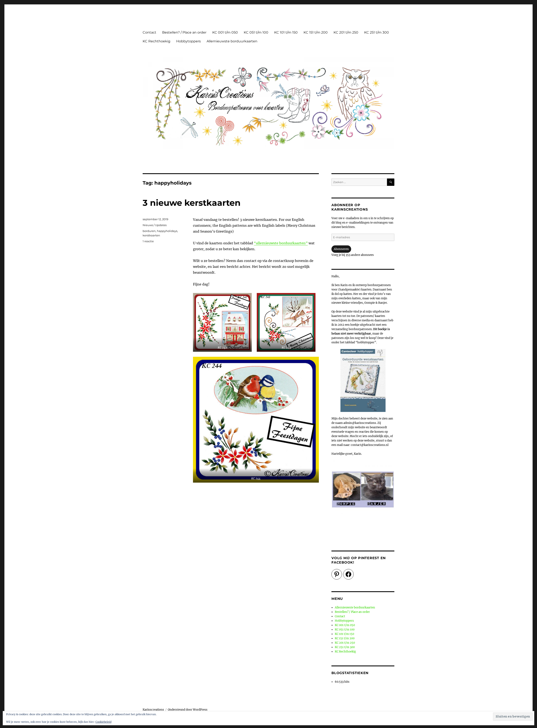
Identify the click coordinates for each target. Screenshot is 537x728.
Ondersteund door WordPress (187, 709)
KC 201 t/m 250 (346, 32)
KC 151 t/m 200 (316, 32)
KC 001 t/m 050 (225, 32)
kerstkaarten (151, 235)
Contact (149, 32)
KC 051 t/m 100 (256, 32)
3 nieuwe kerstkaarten (192, 203)
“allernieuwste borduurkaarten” (281, 243)
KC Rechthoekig (156, 41)
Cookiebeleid (103, 721)
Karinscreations (153, 709)
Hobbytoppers (188, 41)
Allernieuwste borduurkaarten (232, 41)
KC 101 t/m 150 (286, 32)
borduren (149, 231)
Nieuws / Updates (155, 225)
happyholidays (167, 231)
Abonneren (341, 249)
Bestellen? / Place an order (184, 32)
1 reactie (148, 241)
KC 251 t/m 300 (376, 32)
